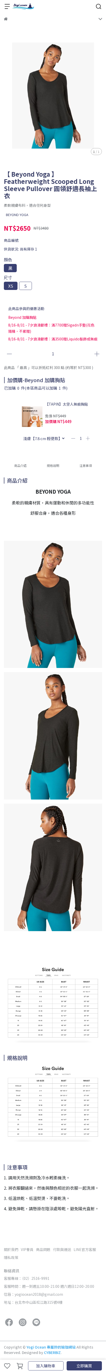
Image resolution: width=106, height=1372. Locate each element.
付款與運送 (62, 1249)
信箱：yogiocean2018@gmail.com (33, 1294)
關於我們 (11, 1249)
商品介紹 (20, 465)
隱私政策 (11, 1257)
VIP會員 (27, 1249)
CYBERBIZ (52, 1352)
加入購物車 (45, 1365)
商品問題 (43, 1249)
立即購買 (84, 1365)
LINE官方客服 (85, 1249)
